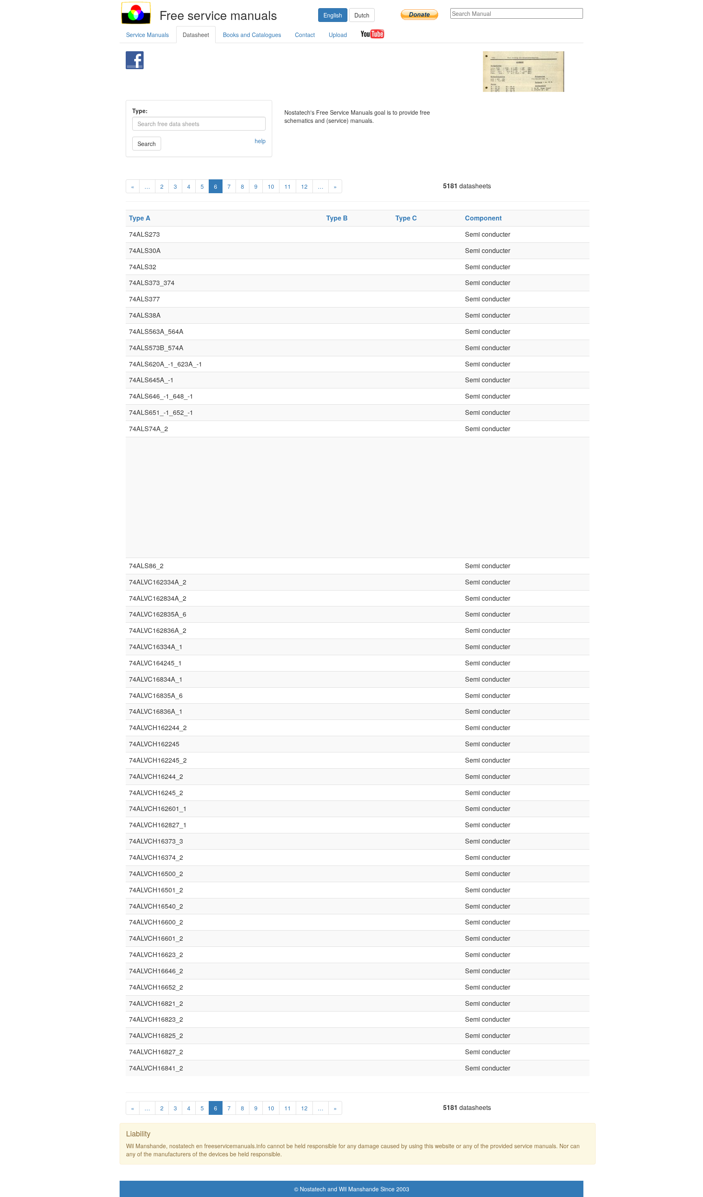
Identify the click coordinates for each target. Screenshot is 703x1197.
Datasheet (196, 35)
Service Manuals (147, 35)
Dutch (361, 15)
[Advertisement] (338, 71)
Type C (406, 217)
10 (271, 186)
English (332, 15)
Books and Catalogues (252, 35)
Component (483, 217)
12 (304, 186)
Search (147, 144)
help (260, 141)
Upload (338, 35)
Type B (337, 217)
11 (287, 186)
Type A (140, 217)
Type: (140, 111)
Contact (305, 35)
